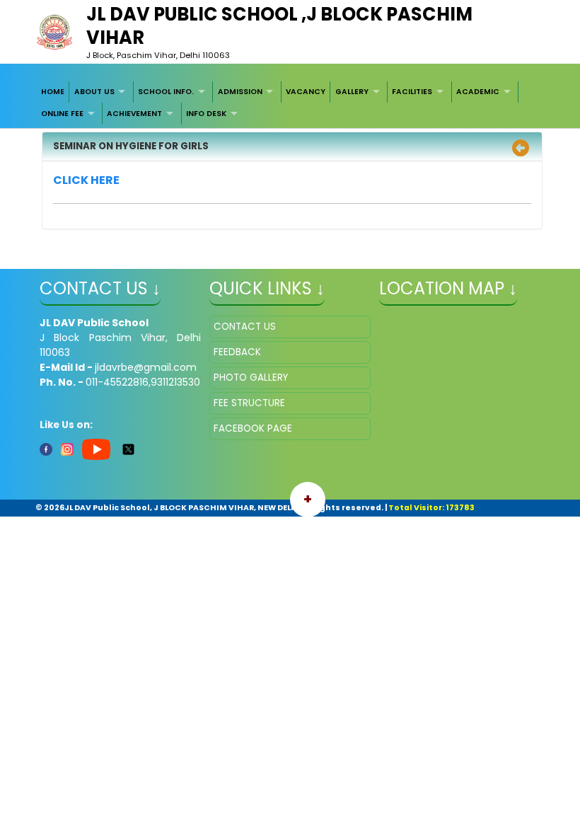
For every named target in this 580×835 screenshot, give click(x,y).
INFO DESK (206, 113)
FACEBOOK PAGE (253, 428)
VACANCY (305, 91)
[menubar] (290, 103)
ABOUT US (94, 91)
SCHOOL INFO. (166, 91)
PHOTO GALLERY (251, 377)
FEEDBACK (237, 352)
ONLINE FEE (62, 113)
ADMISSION (240, 91)
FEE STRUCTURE (249, 403)
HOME (52, 91)
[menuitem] (53, 92)
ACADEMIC (477, 91)
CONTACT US (245, 326)
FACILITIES (412, 91)
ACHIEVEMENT (134, 113)
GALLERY (352, 91)
